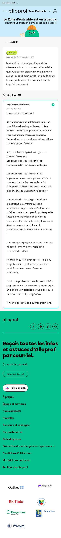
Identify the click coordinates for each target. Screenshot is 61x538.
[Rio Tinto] (16, 502)
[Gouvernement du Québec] (16, 488)
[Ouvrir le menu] (4, 11)
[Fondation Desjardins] (16, 514)
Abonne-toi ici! (15, 374)
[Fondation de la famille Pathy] (45, 488)
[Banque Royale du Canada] (45, 514)
